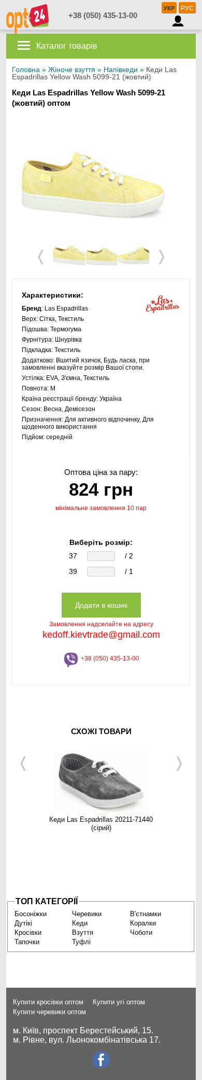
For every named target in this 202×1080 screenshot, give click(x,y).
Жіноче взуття (71, 69)
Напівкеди (121, 69)
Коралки (143, 923)
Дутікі (23, 923)
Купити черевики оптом (49, 1012)
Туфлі (81, 942)
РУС (187, 8)
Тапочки (27, 942)
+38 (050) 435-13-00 (102, 15)
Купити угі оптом (119, 1002)
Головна (26, 69)
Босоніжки (31, 914)
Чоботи (141, 932)
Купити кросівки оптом (48, 1002)
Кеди (80, 923)
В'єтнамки (145, 914)
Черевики (87, 914)
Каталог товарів (65, 45)
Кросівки (28, 932)
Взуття (82, 932)
